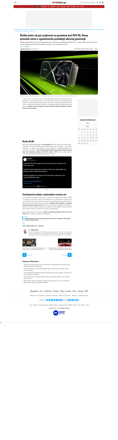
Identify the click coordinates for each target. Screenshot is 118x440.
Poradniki (73, 6)
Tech (74, 291)
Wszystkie (34, 291)
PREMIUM (37, 6)
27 (96, 140)
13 (96, 134)
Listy (58, 6)
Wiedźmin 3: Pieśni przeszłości (37, 295)
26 (93, 140)
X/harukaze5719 (47, 144)
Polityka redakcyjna (43, 305)
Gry (48, 6)
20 (96, 137)
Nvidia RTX (40, 225)
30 (84, 143)
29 (82, 143)
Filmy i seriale (65, 291)
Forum (82, 6)
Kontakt (83, 305)
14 (79, 137)
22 (82, 140)
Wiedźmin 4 (75, 295)
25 (90, 140)
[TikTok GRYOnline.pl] (54, 300)
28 (79, 143)
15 (82, 137)
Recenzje (63, 6)
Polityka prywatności (53, 305)
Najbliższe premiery (83, 295)
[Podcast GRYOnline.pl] (57, 300)
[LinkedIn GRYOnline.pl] (59, 300)
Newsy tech (32, 31)
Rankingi (52, 6)
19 (93, 137)
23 (84, 140)
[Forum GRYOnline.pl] (62, 300)
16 (84, 137)
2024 (87, 123)
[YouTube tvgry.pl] (68, 300)
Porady (56, 291)
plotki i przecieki (30, 225)
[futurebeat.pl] (25, 46)
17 (87, 137)
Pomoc (87, 305)
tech (36, 225)
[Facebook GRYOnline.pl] (47, 300)
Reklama (70, 305)
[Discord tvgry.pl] (75, 300)
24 (87, 140)
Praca (78, 305)
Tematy (80, 291)
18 (90, 137)
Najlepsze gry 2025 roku (64, 295)
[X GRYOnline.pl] (52, 300)
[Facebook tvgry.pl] (78, 300)
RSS (86, 291)
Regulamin (35, 305)
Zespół (74, 305)
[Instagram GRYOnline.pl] (50, 300)
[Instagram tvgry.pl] (73, 300)
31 (87, 143)
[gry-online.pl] (59, 2)
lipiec (87, 126)
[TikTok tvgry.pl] (70, 300)
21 (79, 140)
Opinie (68, 6)
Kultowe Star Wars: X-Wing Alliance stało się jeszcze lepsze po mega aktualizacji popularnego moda (60, 248)
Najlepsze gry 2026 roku (52, 295)
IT (55, 144)
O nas (30, 305)
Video (78, 6)
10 (87, 134)
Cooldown (48, 291)
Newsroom (44, 6)
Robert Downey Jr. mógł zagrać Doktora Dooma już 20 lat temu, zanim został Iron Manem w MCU (34, 248)
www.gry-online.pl (19, 31)
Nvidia (23, 225)
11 (90, 134)
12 (93, 134)
